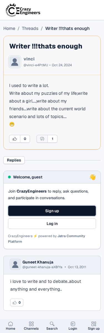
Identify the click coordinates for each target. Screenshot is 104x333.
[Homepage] (23, 10)
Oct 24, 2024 (62, 65)
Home (9, 28)
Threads (30, 28)
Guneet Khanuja (37, 262)
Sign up (52, 210)
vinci (29, 59)
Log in (52, 223)
